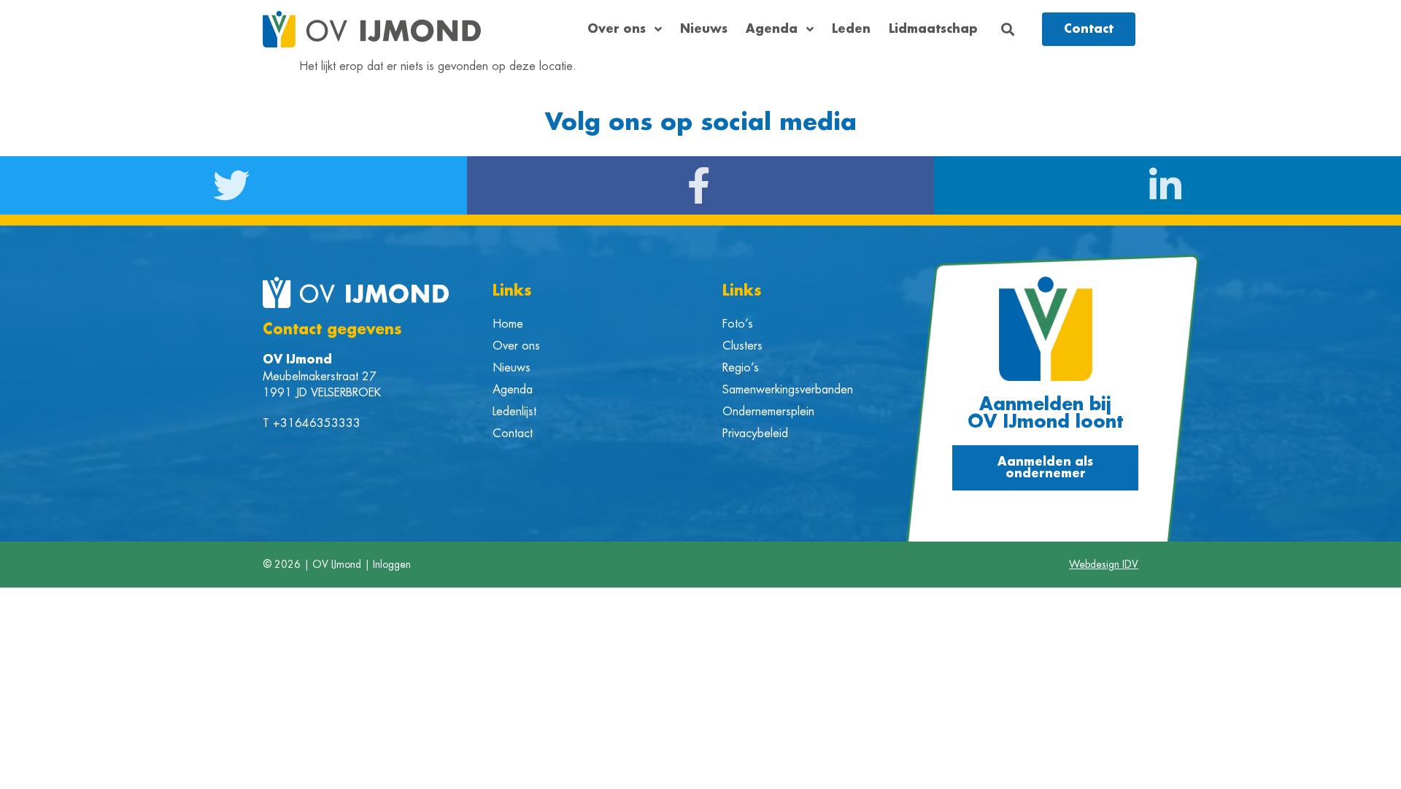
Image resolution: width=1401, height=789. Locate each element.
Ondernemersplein (768, 411)
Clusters (742, 346)
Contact (513, 433)
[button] (1008, 30)
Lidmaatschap (933, 29)
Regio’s (740, 368)
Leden (851, 29)
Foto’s (737, 324)
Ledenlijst (514, 411)
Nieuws (703, 29)
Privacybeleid (755, 433)
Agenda (772, 29)
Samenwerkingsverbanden (787, 390)
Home (508, 324)
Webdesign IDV (1103, 564)
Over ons (616, 29)
